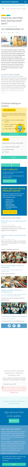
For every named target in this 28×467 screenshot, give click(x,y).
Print (14, 32)
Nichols (8, 269)
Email (10, 32)
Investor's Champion (9, 2)
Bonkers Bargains (10, 204)
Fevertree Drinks (10, 26)
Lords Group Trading (9, 295)
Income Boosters (10, 201)
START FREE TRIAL (14, 134)
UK (22, 29)
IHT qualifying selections (11, 207)
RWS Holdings (17, 295)
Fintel (2, 295)
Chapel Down (10, 294)
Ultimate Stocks (9, 199)
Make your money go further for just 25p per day (13, 5)
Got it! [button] (14, 464)
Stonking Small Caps (10, 205)
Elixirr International (22, 294)
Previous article (7, 165)
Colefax (15, 294)
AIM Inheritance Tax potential (13, 29)
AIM (3, 29)
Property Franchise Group (16, 269)
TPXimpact (3, 271)
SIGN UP (15, 421)
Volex (7, 271)
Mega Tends (9, 202)
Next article (15, 165)
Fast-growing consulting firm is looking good (14, 316)
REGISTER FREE (10, 181)
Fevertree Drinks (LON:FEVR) (12, 76)
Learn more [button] (5, 460)
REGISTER (14, 157)
